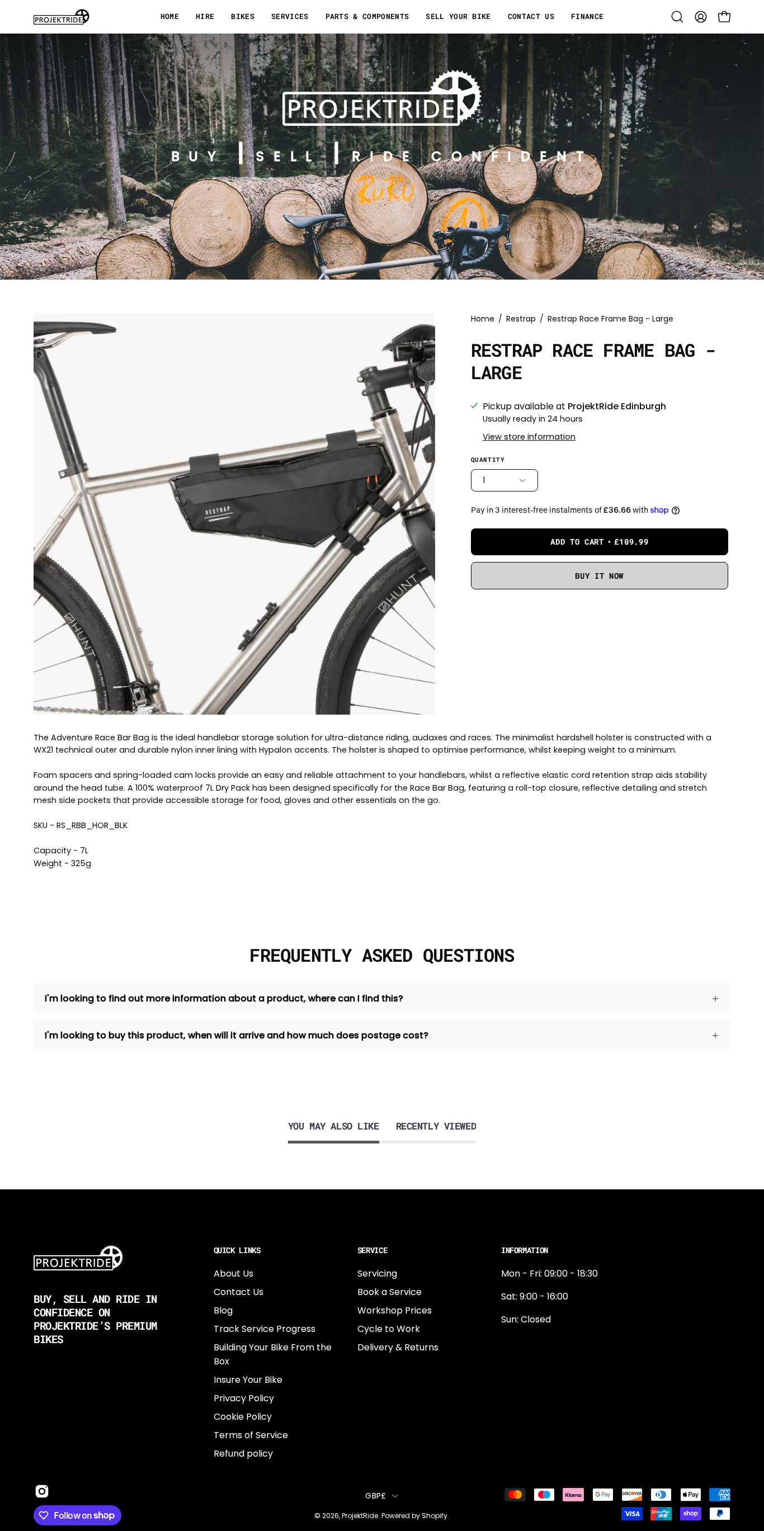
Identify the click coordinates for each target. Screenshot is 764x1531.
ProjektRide (360, 1515)
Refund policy (243, 1453)
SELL (288, 156)
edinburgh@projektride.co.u (562, 1416)
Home (482, 318)
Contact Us (238, 1292)
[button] (677, 17)
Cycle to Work (388, 1328)
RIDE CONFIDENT (472, 156)
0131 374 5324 (530, 1342)
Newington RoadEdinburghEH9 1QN (537, 1379)
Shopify (434, 1515)
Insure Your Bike (248, 1379)
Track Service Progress (264, 1328)
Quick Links (237, 1250)
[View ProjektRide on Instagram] (41, 1491)
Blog (223, 1310)
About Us (233, 1273)
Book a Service (389, 1292)
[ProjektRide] (61, 17)
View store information (529, 436)
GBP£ (375, 1495)
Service (372, 1250)
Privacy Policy (244, 1398)
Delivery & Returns (397, 1347)
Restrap (521, 318)
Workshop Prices (394, 1310)
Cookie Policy (243, 1416)
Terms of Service (251, 1435)
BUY (198, 156)
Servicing (377, 1273)
